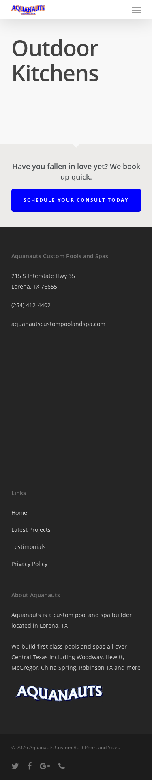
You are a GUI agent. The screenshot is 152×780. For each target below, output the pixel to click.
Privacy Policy (29, 564)
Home (19, 512)
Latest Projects (31, 530)
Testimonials (28, 547)
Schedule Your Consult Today (76, 200)
